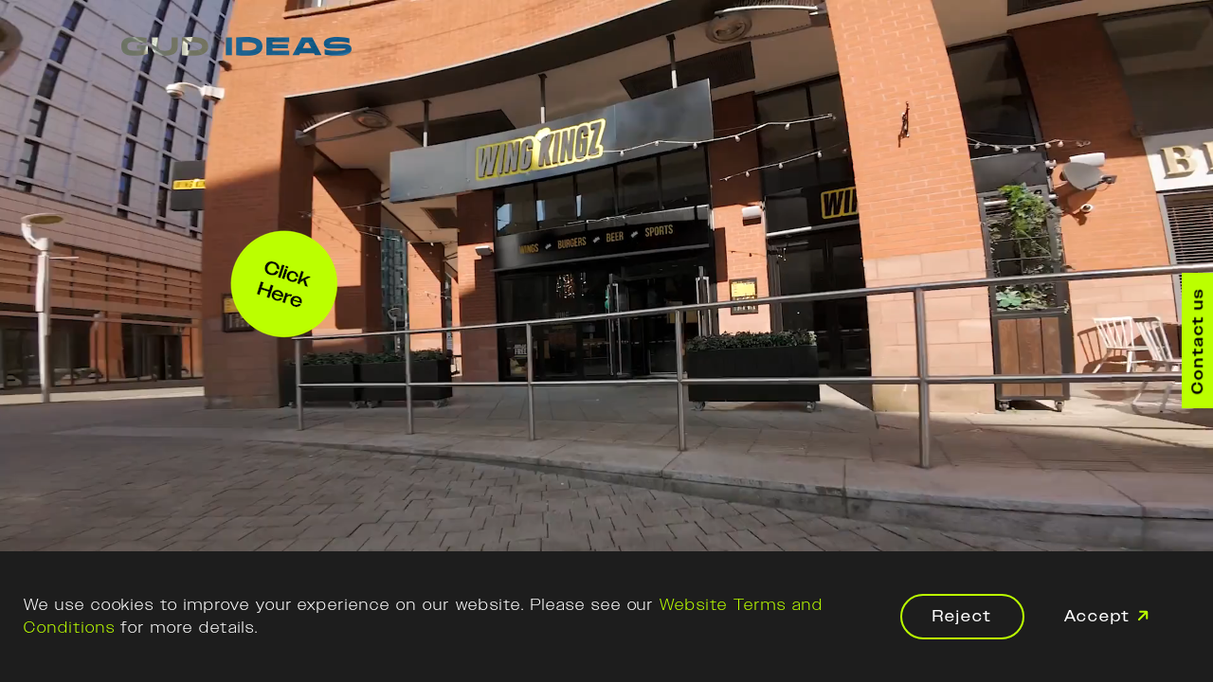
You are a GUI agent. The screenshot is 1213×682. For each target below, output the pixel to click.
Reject (962, 616)
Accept (1097, 616)
